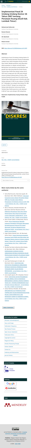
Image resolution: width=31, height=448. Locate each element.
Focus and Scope (9, 323)
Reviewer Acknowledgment (12, 320)
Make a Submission (8, 307)
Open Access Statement (11, 332)
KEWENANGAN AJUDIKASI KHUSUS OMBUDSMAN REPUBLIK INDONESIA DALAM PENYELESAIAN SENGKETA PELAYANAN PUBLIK (17, 253)
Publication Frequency (10, 326)
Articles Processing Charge (12, 343)
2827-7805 (18, 443)
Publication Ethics (9, 335)
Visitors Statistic (9, 346)
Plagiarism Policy (9, 340)
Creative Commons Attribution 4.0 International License (16, 433)
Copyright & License (10, 337)
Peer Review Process (10, 329)
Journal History (8, 355)
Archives (8, 5)
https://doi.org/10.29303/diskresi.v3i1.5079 (15, 48)
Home (3, 5)
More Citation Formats (8, 180)
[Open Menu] (1, 1)
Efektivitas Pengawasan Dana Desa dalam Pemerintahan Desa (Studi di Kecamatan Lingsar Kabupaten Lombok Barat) (16, 213)
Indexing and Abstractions (12, 352)
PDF (5, 145)
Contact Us (7, 349)
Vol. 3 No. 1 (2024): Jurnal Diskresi (9, 7)
